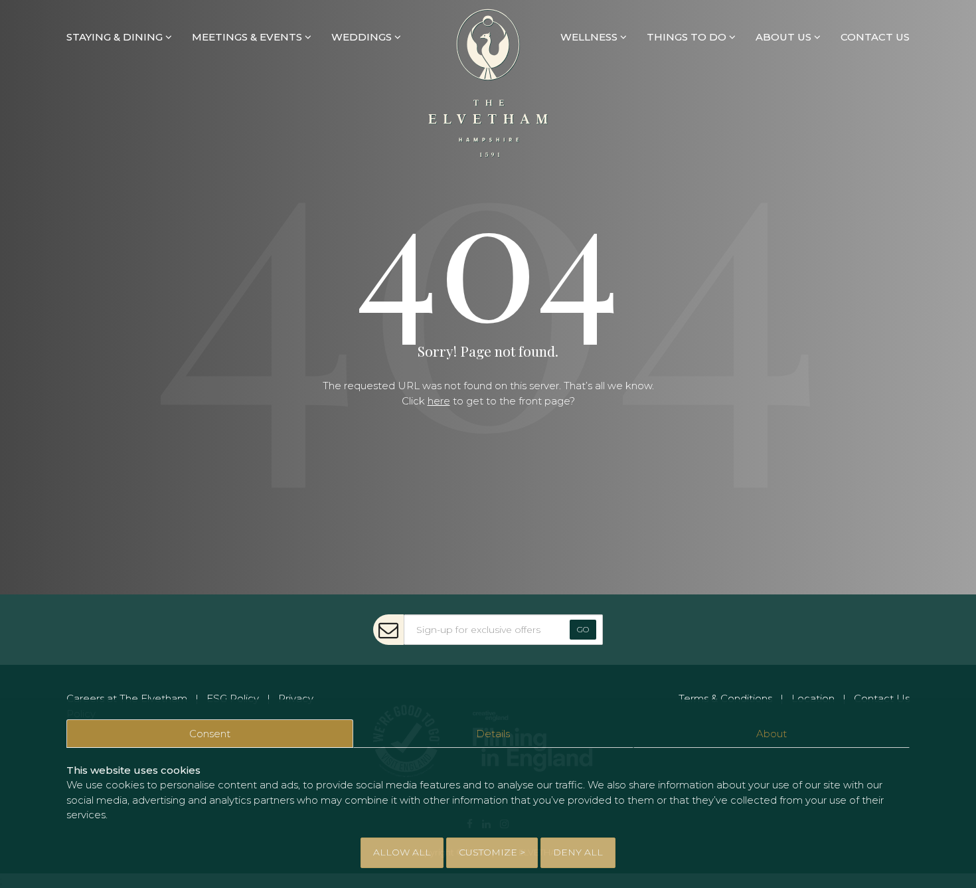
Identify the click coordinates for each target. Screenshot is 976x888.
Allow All (402, 852)
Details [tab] (493, 733)
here (439, 401)
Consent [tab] (209, 733)
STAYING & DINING (115, 37)
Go (583, 629)
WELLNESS (590, 37)
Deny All (578, 852)
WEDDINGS (362, 37)
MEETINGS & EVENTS (248, 37)
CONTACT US (875, 37)
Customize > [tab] (492, 852)
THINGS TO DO (688, 37)
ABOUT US (785, 37)
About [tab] (771, 733)
